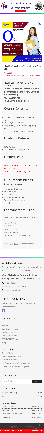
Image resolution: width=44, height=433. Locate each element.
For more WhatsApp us (27, 244)
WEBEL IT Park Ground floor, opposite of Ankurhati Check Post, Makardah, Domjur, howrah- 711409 (19, 233)
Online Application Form (12, 356)
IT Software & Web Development (15, 366)
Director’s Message (10, 332)
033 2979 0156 (9, 226)
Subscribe (37, 381)
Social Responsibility (10, 329)
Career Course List (9, 336)
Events (4, 322)
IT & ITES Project (9, 360)
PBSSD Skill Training (10, 339)
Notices (5, 326)
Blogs (4, 342)
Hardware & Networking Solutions (16, 363)
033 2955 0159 (9, 238)
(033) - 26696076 (12, 283)
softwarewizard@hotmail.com (17, 286)
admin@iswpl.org (12, 290)
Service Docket (8, 353)
